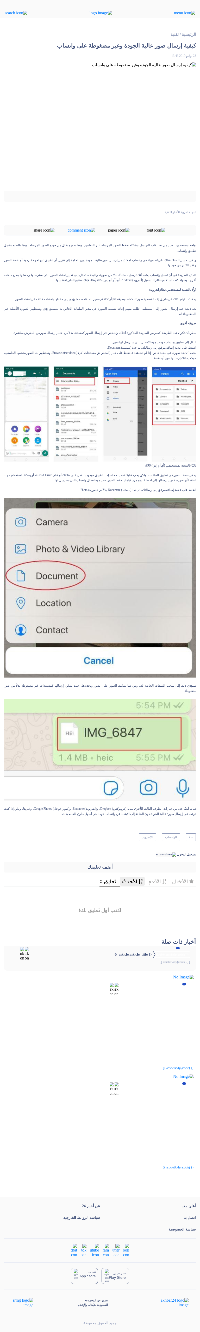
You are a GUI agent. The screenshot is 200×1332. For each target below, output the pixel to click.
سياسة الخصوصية (182, 1229)
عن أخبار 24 (91, 1206)
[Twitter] (116, 1250)
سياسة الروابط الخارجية (81, 1218)
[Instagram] (106, 1250)
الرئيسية (189, 34)
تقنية (175, 34)
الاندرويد (147, 837)
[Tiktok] (83, 1250)
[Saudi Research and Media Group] (22, 1302)
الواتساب (171, 837)
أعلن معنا (189, 1206)
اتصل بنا (190, 1218)
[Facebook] (126, 1250)
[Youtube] (94, 1250)
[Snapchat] (74, 1250)
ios (191, 837)
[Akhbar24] (170, 1302)
